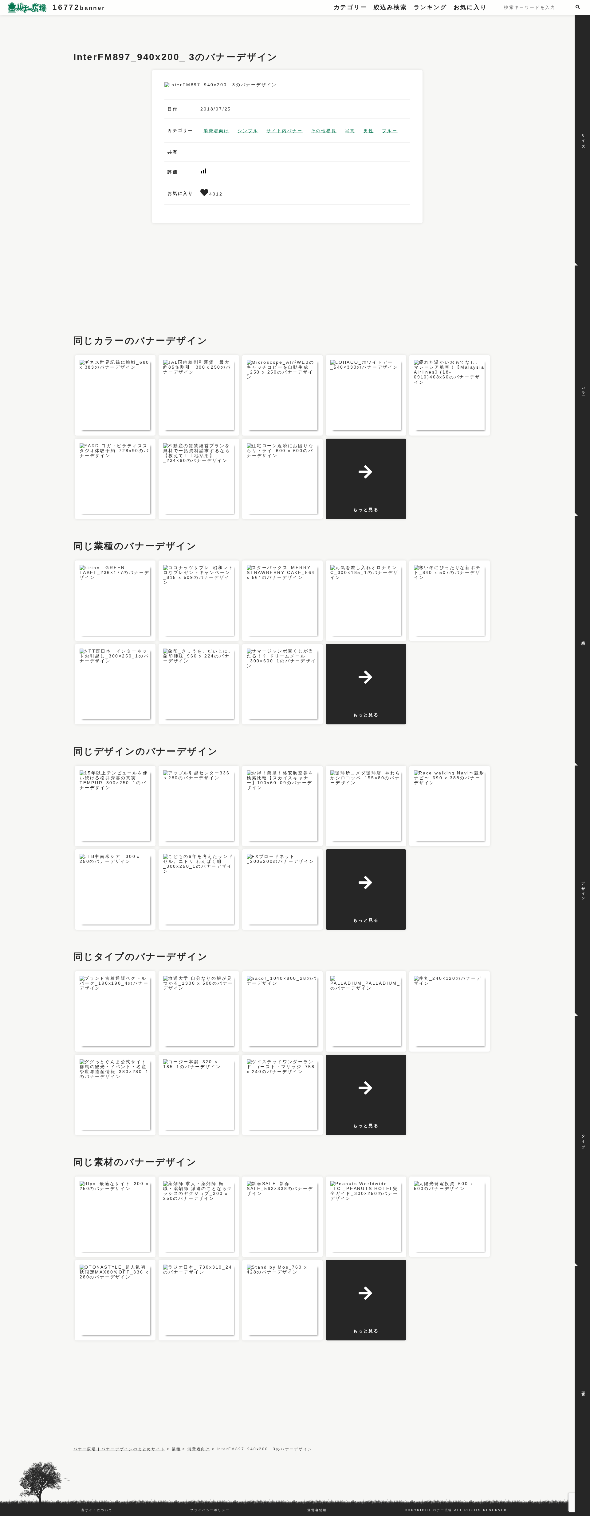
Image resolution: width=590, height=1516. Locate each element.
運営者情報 (317, 1510)
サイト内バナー (284, 130)
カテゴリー (350, 7)
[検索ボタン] (579, 7)
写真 (350, 130)
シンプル (248, 130)
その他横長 (324, 130)
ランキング (430, 7)
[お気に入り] (204, 194)
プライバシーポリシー (210, 1510)
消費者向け (216, 130)
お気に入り (470, 7)
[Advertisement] (185, 29)
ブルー (389, 130)
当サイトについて (96, 1510)
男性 (369, 130)
